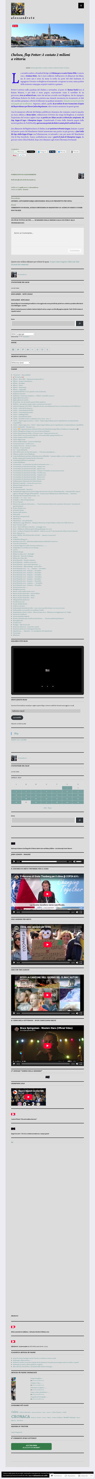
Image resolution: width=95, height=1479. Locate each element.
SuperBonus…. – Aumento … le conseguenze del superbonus (32, 631)
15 (67, 795)
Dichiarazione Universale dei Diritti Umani (27, 481)
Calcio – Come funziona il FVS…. (23, 410)
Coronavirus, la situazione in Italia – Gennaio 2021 (29, 475)
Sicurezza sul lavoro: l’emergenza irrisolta (27, 629)
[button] (42, 686)
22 (67, 799)
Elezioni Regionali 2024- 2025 (23, 485)
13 (46, 795)
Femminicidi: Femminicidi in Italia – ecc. (26, 496)
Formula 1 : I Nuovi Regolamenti (23, 500)
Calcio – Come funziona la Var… (23, 412)
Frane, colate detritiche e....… (40, 1392)
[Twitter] (18, 349)
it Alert (15, 537)
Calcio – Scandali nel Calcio (22, 417)
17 (16, 799)
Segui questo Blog (19, 700)
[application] (47, 861)
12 (35, 795)
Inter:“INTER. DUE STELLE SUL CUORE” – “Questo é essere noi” (34, 535)
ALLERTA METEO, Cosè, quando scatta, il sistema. (29, 392)
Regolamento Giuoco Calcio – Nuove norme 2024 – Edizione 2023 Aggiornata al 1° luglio (42, 612)
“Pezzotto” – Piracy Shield (21, 375)
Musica (13, 1420)
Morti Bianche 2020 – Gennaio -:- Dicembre (27, 577)
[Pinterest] (23, 349)
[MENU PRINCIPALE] (81, 5)
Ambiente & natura (19, 394)
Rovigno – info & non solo (21, 625)
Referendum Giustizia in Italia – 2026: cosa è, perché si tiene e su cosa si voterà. (39, 608)
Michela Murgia (18, 552)
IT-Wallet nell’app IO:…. (21, 539)
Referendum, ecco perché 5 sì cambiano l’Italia (28, 610)
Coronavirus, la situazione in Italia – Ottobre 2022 (29, 473)
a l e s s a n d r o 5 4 (22, 18)
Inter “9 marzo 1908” (20, 525)
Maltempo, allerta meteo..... (22, 1360)
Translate (26, 337)
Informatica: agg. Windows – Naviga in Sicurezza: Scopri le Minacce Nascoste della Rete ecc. (43, 523)
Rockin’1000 (17, 623)
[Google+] (33, 349)
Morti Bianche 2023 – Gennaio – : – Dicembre (27, 583)
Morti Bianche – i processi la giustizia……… (27, 564)
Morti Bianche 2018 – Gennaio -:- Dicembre (27, 571)
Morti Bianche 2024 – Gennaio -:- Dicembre (27, 585)
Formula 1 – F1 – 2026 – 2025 (22, 498)
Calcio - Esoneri (22, 189)
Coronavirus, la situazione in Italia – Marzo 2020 (29, 477)
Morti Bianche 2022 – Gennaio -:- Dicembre (27, 581)
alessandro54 (33, 187)
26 (36, 802)
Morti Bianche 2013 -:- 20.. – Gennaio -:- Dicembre (29, 568)
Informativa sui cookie (40, 1475)
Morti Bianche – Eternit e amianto (24, 560)
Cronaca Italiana (57, 1417)
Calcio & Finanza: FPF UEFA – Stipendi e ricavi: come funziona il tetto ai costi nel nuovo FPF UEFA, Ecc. (47, 406)
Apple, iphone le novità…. (21, 398)
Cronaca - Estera (36, 1417)
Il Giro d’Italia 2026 (19, 508)
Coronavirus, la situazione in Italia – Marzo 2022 (29, 479)
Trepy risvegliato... (36, 1378)
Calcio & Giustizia (25, 1412)
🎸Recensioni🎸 (18, 377)
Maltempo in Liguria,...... (38, 1388)
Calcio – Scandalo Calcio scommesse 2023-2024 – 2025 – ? (32, 419)
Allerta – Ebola (18, 385)
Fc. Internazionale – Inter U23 (23, 489)
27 (46, 802)
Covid (64, 1412)
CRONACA (20, 1416)
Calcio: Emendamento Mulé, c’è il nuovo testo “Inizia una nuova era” (35, 433)
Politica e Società (19, 606)
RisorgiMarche (18, 621)
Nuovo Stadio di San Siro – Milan (24, 596)
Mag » (50, 808)
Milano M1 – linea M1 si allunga (23, 556)
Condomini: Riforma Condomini (24, 460)
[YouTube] (28, 349)
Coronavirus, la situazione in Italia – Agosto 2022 (29, 469)
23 (78, 799)
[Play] (14, 861)
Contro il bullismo (19, 462)
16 (78, 795)
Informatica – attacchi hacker (22, 521)
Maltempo (73, 1417)
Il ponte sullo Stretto (20, 512)
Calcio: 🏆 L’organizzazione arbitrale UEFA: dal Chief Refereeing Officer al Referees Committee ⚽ (46, 429)
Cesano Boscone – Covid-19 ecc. (23, 444)
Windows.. (16, 635)
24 (16, 802)
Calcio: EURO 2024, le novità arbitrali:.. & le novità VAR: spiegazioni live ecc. (38, 435)
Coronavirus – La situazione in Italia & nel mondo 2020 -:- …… (33, 464)
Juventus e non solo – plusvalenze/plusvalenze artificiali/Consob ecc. (35, 541)
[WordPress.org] (37, 349)
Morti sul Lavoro (19, 740)
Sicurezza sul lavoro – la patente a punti (26, 627)
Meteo (78, 1417)
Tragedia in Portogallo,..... (39, 1397)
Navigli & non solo (19, 589)
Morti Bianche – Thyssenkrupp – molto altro (27, 566)
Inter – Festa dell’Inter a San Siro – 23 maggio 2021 (29, 527)
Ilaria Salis (16, 514)
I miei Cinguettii (16, 1432)
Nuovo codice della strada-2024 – (24, 591)
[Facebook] (13, 349)
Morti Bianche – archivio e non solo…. (25, 562)
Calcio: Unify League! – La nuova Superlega (27, 442)
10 (16, 795)
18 (26, 799)
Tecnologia (17, 633)
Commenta (74, 250)
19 (36, 799)
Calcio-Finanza (57, 1412)
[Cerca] (79, 323)
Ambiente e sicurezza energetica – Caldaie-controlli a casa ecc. (34, 396)
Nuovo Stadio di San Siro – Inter (23, 598)
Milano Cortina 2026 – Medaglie (23, 554)
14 (57, 795)
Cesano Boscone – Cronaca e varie (24, 446)
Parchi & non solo (19, 602)
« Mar (45, 808)
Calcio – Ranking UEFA (20, 414)
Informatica (17, 519)
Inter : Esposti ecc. (19, 533)
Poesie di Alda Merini (20, 604)
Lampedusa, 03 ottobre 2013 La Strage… (26, 548)
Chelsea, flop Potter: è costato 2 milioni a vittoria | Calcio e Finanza (49, 68)
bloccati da (35, 1447)
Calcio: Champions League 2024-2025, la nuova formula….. (32, 431)
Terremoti (20, 1420)
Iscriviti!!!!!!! (17, 718)
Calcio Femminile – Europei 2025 (24, 427)
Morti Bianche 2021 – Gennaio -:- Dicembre (27, 579)
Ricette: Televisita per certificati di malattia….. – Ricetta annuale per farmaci (38, 618)
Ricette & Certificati (20, 614)
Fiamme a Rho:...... (36, 1383)
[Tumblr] (47, 349)
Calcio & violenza (36, 1412)
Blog (16, 733)
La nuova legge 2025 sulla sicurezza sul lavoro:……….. (30, 546)
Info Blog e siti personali (21, 516)
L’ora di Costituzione (20, 543)
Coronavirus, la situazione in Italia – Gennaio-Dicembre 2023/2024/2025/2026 (38, 471)
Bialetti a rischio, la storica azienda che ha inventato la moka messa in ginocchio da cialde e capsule (46, 1362)
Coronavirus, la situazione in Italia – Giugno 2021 (29, 466)
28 (57, 802)
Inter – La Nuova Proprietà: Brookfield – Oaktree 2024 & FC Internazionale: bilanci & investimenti (45, 531)
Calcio (14, 1412)
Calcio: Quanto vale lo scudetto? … (24, 437)
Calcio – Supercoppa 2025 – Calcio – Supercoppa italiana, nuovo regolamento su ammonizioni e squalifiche (48, 425)
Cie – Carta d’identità (20, 450)
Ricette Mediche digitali (21, 616)
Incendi (66, 1417)
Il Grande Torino (18, 510)
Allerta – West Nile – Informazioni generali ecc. (28, 379)
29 (67, 802)
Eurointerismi (17, 487)
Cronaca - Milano (46, 1417)
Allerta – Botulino (19, 383)
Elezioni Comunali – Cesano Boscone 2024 (27, 483)
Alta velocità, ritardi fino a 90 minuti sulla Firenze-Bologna (32, 1367)
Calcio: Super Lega (19, 439)
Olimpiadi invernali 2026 (21, 600)
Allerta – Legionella (19, 389)
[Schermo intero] (81, 912)
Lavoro (15, 550)
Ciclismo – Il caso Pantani (21, 448)
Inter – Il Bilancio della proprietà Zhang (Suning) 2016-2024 (32, 529)
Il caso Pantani (18, 502)
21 (57, 799)
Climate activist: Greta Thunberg (23, 454)
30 (78, 802)
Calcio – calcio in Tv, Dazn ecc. (23, 408)
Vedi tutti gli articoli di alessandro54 (23, 180)
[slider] (44, 861)
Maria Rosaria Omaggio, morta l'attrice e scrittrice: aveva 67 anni (34, 1358)
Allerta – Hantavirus (19, 387)
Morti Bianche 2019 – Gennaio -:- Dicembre (27, 575)
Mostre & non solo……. (20, 587)
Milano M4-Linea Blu (20, 558)
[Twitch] (42, 349)
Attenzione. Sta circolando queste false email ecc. (29, 402)
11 (26, 795)
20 (46, 799)
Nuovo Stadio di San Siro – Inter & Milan (26, 593)
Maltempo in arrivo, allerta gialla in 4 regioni (28, 1364)
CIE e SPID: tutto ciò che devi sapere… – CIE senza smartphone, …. (34, 452)
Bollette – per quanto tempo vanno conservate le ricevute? (32, 404)
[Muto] (74, 861)
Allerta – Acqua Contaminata (22, 381)
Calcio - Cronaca (46, 1412)
